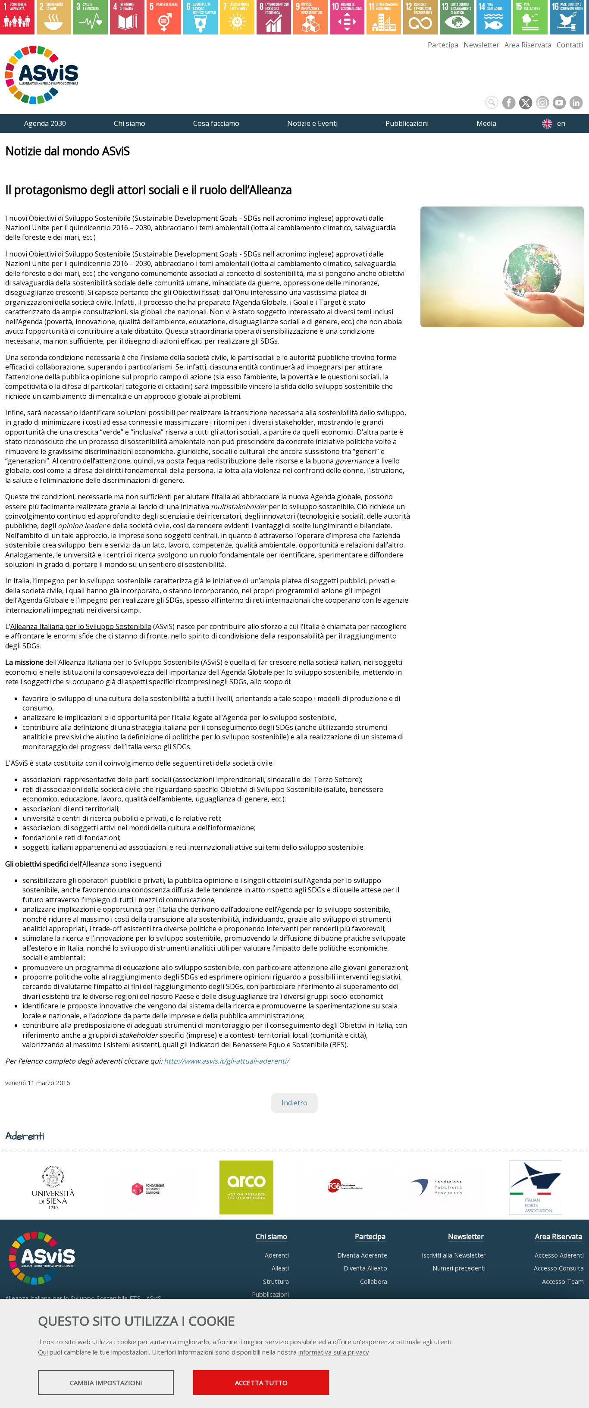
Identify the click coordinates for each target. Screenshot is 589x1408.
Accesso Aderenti (559, 1255)
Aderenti (277, 1255)
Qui (43, 1352)
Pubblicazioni (270, 1294)
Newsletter (481, 45)
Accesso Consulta (559, 1268)
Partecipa (443, 45)
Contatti (570, 45)
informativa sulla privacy (333, 1352)
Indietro (294, 1103)
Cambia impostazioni (106, 1382)
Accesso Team (563, 1281)
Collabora (373, 1281)
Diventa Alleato (365, 1268)
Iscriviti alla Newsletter (454, 1255)
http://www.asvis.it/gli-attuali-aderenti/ (226, 1061)
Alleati (280, 1268)
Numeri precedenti (459, 1268)
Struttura (276, 1281)
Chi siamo (271, 1236)
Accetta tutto (261, 1382)
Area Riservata (527, 45)
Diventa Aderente (362, 1255)
